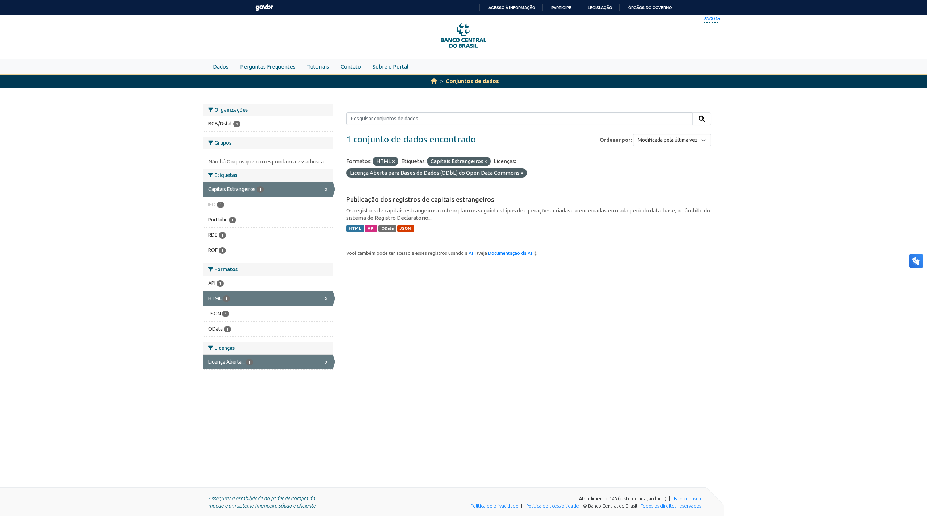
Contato (351, 66)
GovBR (264, 7)
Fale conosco (687, 498)
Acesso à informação (511, 7)
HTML (355, 228)
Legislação (600, 7)
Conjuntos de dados (472, 81)
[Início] (434, 81)
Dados (220, 66)
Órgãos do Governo (650, 7)
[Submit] (701, 118)
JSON (405, 228)
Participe (561, 7)
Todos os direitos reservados (671, 505)
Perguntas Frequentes (267, 66)
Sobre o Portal (390, 66)
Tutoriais (318, 66)
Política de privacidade (494, 505)
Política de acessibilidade (552, 505)
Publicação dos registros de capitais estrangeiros (420, 199)
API (371, 228)
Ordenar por (615, 140)
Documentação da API (511, 253)
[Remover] (393, 162)
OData (387, 228)
